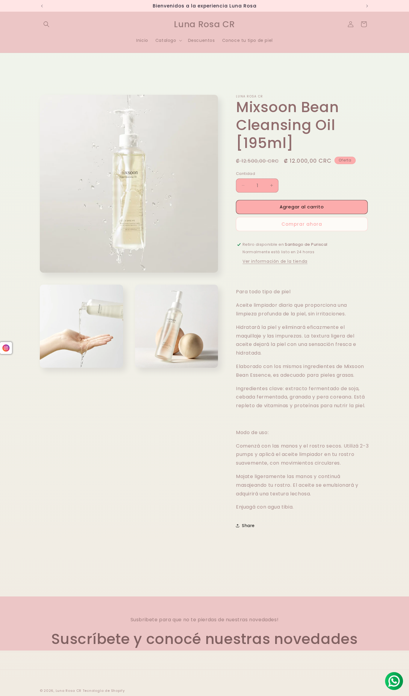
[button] (46, 24)
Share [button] (248, 526)
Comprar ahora (301, 224)
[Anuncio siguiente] (367, 6)
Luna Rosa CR (68, 690)
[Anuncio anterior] (42, 6)
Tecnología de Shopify (104, 690)
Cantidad (245, 173)
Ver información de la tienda (275, 261)
